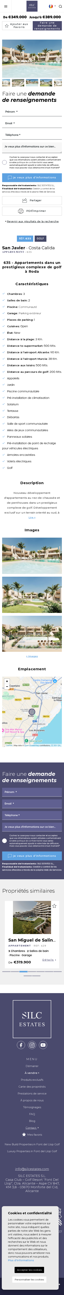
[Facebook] (21, 1044)
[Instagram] (32, 1044)
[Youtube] (43, 1044)
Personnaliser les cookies (29, 1279)
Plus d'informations (21, 1260)
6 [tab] (49, 971)
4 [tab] (32, 971)
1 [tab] (6, 971)
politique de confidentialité (30, 162)
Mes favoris (34, 1134)
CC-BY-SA (55, 745)
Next (58, 59)
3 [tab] (23, 971)
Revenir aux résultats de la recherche (33, 221)
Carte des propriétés (32, 1086)
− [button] (7, 686)
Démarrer (32, 1066)
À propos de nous (32, 1100)
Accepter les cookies (29, 1269)
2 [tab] (15, 971)
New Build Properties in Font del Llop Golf (32, 1144)
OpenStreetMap (31, 745)
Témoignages (32, 1107)
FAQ (32, 1114)
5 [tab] (40, 971)
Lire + (32, 517)
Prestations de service (32, 1093)
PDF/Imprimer (36, 211)
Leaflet (9, 745)
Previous (5, 59)
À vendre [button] (31, 1073)
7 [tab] (58, 971)
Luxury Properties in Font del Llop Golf (32, 1151)
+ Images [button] (32, 656)
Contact (31, 1127)
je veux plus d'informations (34, 177)
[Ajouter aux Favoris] (54, 906)
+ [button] (7, 681)
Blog (32, 1121)
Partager (36, 200)
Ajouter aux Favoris (19, 26)
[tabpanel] (32, 934)
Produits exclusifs (32, 1079)
